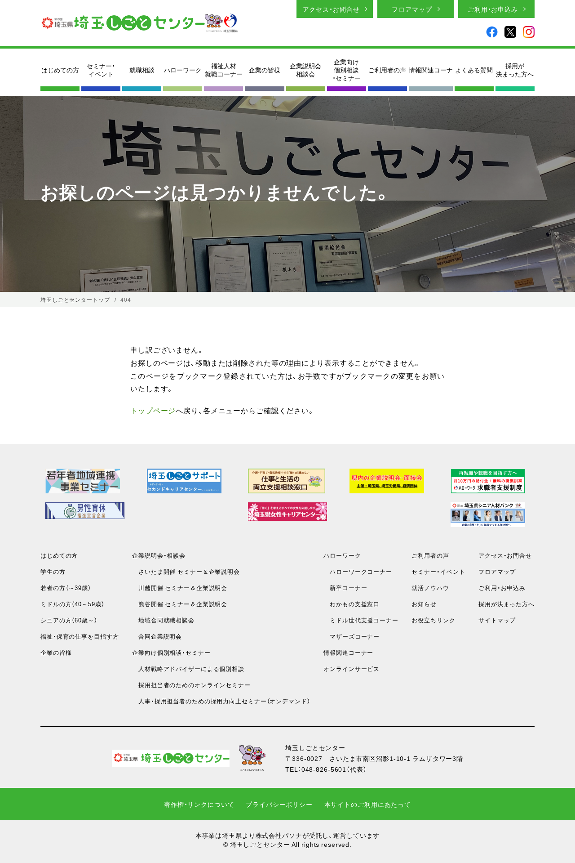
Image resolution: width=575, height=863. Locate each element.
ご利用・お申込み (493, 8)
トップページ (153, 410)
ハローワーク (183, 70)
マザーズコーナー (351, 636)
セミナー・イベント (101, 69)
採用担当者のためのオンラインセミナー (191, 684)
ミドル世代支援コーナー (360, 620)
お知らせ (424, 603)
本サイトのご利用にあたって (367, 804)
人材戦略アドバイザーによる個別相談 (188, 668)
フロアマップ (412, 8)
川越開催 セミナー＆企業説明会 (179, 587)
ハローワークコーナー (357, 571)
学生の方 (53, 571)
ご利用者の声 (387, 69)
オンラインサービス (351, 668)
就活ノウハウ (430, 587)
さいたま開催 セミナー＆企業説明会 (186, 571)
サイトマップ (497, 620)
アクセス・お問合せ (331, 8)
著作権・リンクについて (199, 804)
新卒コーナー (345, 587)
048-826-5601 (324, 769)
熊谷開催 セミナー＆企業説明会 (179, 603)
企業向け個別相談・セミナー (346, 70)
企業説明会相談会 (305, 70)
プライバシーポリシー (279, 804)
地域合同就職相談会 (163, 620)
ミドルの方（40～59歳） (72, 603)
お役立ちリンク (433, 620)
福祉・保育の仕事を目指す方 (79, 636)
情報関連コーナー (348, 652)
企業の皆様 (264, 69)
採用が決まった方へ (515, 69)
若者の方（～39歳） (65, 587)
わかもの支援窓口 (351, 603)
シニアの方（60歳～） (68, 620)
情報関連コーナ (431, 69)
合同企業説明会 (157, 636)
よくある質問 (474, 69)
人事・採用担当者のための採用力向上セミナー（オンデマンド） (221, 701)
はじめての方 (60, 70)
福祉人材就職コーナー (224, 69)
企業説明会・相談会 (159, 555)
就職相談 (142, 69)
